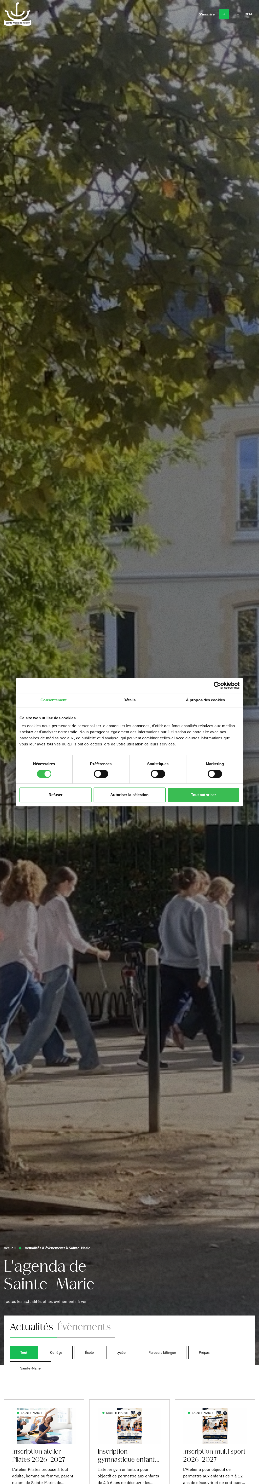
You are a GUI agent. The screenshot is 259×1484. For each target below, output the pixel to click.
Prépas (204, 1352)
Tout (23, 1352)
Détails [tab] (129, 700)
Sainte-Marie (30, 1368)
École (89, 1352)
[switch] (101, 774)
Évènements (84, 1327)
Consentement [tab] (53, 700)
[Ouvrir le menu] (238, 14)
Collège (56, 1352)
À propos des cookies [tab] (205, 700)
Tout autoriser (203, 795)
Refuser (56, 795)
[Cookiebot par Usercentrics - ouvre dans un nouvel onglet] (217, 685)
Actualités (31, 1327)
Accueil (10, 1248)
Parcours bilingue (162, 1352)
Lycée (121, 1352)
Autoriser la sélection (129, 795)
